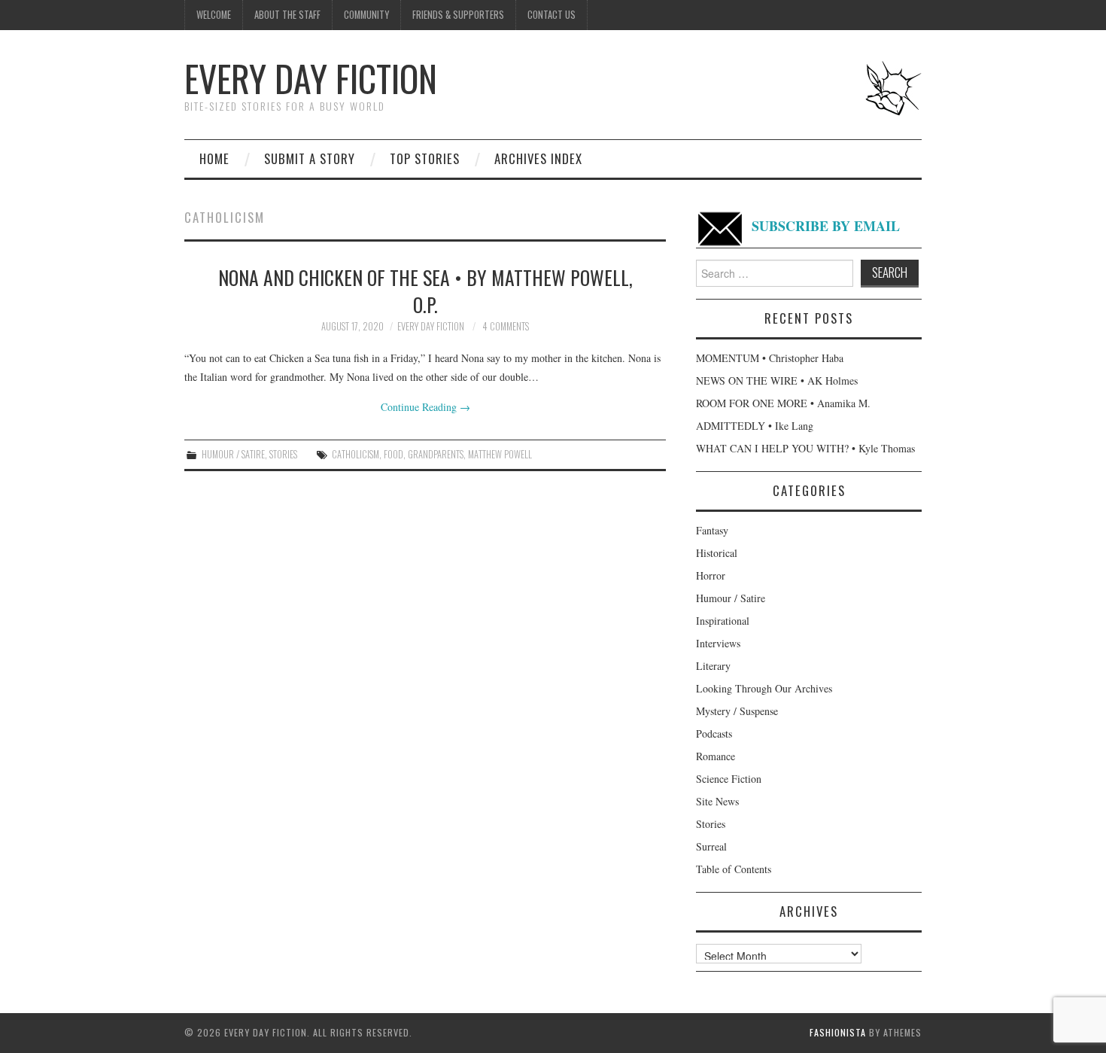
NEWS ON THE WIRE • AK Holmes (777, 380)
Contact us (551, 15)
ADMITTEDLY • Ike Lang (754, 425)
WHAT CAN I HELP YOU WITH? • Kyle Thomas (805, 448)
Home (214, 158)
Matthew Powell (500, 454)
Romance (715, 756)
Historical (716, 553)
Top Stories (425, 158)
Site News (717, 801)
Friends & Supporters (458, 15)
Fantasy (712, 530)
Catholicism (355, 454)
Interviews (718, 643)
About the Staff (287, 15)
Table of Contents (733, 869)
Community (366, 15)
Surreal (711, 846)
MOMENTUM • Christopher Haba (769, 358)
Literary (713, 666)
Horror (710, 575)
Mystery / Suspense (737, 711)
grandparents (435, 454)
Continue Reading (425, 407)
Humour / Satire (233, 454)
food (393, 454)
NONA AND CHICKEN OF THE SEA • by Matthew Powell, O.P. (425, 290)
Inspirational (722, 620)
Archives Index (538, 158)
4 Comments (505, 326)
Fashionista (838, 1032)
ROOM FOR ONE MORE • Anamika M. (783, 403)
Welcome (213, 15)
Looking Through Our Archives (764, 688)
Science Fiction (728, 778)
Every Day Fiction (310, 78)
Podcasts (714, 733)
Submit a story (309, 158)
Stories (283, 454)
